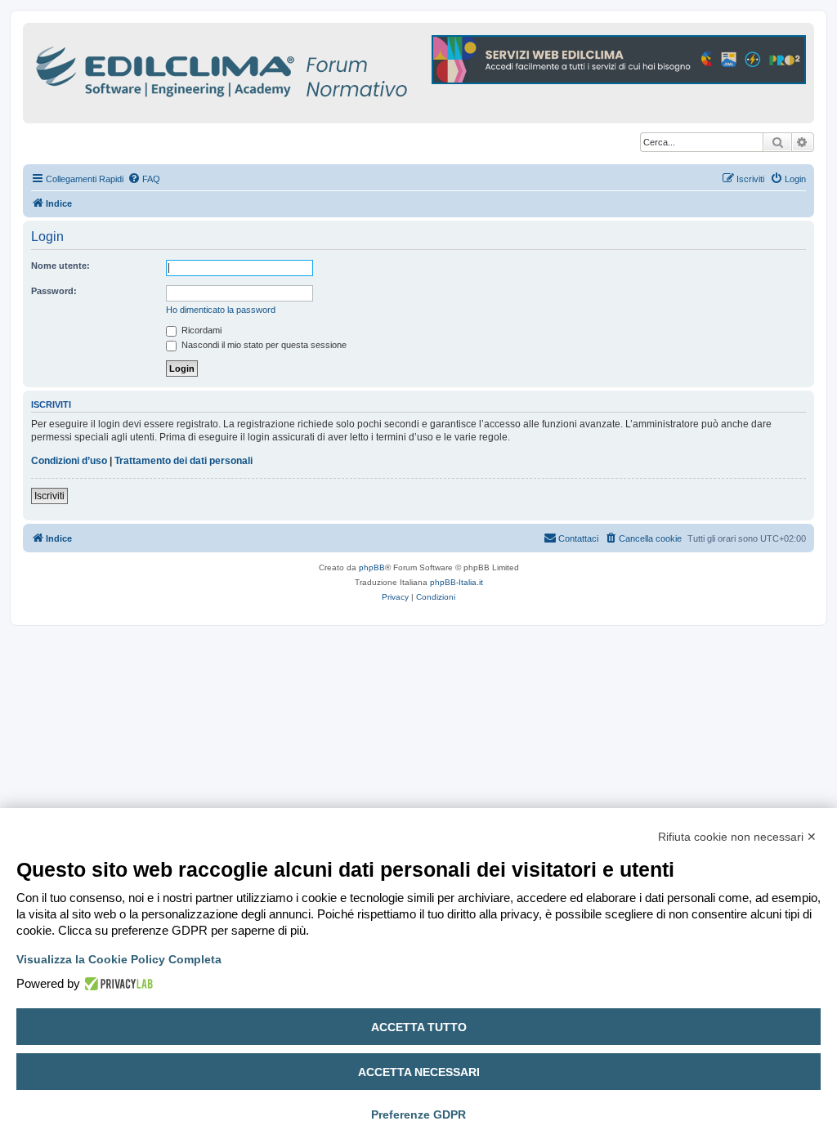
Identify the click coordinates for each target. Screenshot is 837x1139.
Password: (54, 291)
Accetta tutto (419, 1027)
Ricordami (200, 330)
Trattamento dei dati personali (183, 461)
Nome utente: (60, 265)
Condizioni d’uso (69, 461)
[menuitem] (144, 179)
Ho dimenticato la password (220, 310)
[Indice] (292, 69)
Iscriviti (49, 496)
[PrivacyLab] (116, 984)
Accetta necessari (419, 1072)
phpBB (372, 567)
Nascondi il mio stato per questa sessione (263, 345)
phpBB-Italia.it (456, 582)
